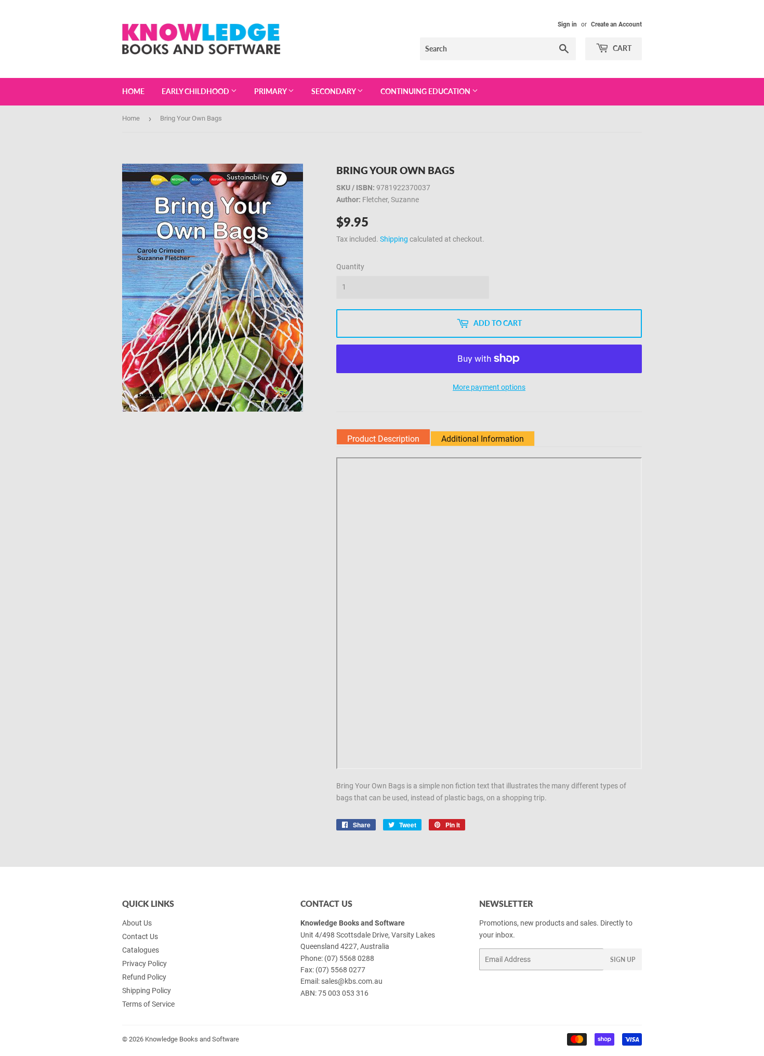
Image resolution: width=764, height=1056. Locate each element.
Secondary (334, 91)
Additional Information (482, 439)
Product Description (383, 439)
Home (133, 91)
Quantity (350, 266)
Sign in (567, 24)
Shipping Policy (146, 990)
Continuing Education (426, 91)
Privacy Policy (144, 963)
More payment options (489, 387)
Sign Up (622, 959)
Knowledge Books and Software (192, 1039)
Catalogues (140, 950)
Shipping (394, 239)
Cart (621, 48)
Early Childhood (196, 91)
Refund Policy (144, 977)
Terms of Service (148, 1004)
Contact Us (140, 936)
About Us (137, 923)
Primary (271, 91)
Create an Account (616, 24)
